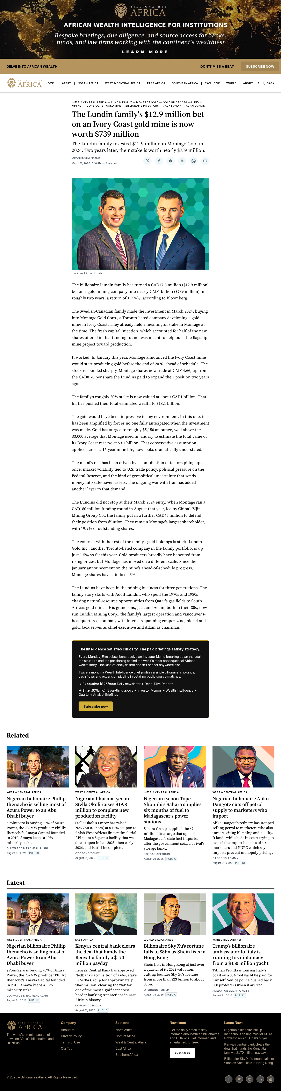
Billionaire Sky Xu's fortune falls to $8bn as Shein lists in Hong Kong (175, 951)
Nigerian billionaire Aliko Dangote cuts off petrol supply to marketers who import (240, 807)
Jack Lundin (172, 105)
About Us (67, 1030)
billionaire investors (142, 105)
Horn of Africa (125, 1036)
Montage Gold (147, 102)
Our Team (68, 1048)
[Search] (258, 83)
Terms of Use (70, 1042)
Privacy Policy (71, 1036)
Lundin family (121, 102)
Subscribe (182, 1052)
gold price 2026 (175, 102)
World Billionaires (158, 939)
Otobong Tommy (88, 853)
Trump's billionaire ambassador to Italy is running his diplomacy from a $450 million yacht (240, 954)
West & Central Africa (122, 83)
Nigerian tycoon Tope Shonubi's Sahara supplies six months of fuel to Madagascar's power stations (173, 810)
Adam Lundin (195, 105)
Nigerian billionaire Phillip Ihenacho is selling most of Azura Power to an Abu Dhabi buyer (36, 807)
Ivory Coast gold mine (103, 105)
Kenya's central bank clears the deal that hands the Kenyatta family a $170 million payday (105, 954)
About (248, 83)
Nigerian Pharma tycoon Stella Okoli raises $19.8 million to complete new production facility (102, 807)
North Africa (88, 83)
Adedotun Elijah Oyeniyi (231, 990)
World (231, 83)
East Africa (156, 83)
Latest (65, 83)
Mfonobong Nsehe (86, 158)
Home (50, 83)
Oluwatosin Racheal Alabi (27, 848)
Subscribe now (260, 66)
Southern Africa (185, 83)
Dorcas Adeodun (157, 854)
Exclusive (212, 83)
